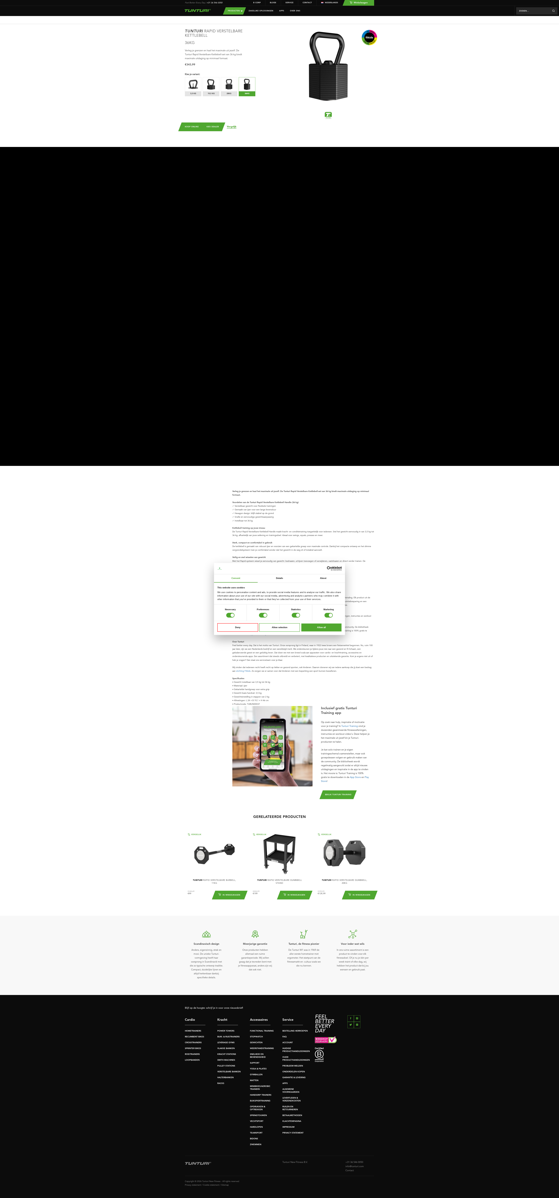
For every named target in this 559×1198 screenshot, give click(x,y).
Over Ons (295, 11)
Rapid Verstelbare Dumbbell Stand (279, 881)
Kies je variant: (192, 74)
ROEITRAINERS (192, 1054)
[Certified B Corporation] (344, 1054)
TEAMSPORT (256, 1133)
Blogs (273, 3)
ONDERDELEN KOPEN (293, 1072)
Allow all (321, 627)
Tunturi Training (349, 726)
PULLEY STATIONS (226, 1066)
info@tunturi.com (354, 1166)
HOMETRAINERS (193, 1031)
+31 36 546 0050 (214, 3)
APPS (285, 1083)
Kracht (222, 1019)
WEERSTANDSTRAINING (262, 1048)
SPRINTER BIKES (193, 1048)
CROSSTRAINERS (193, 1043)
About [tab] (323, 578)
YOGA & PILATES (258, 1069)
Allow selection (279, 627)
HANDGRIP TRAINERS (260, 1095)
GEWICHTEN (256, 1043)
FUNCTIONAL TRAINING (262, 1031)
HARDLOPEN (256, 1127)
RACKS (220, 1083)
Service (289, 3)
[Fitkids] (369, 37)
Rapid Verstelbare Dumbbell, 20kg (344, 881)
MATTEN (254, 1080)
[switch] (263, 615)
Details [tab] (279, 578)
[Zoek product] (553, 11)
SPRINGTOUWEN (258, 1115)
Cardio (190, 1019)
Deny (237, 627)
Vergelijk (231, 127)
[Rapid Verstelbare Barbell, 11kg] (214, 854)
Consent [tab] (235, 578)
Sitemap (225, 1185)
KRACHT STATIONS (226, 1054)
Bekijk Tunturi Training (338, 795)
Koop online (192, 127)
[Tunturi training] (328, 115)
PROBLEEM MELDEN (292, 1066)
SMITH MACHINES (226, 1060)
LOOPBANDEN (192, 1060)
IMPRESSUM (288, 1127)
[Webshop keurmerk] (344, 1040)
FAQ (284, 1037)
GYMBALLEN (256, 1075)
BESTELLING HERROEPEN (295, 1031)
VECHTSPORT (256, 1121)
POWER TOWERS (225, 1031)
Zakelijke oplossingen (261, 11)
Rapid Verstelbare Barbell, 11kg (214, 881)
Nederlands (331, 3)
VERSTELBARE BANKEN (229, 1072)
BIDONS (254, 1139)
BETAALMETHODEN (292, 1115)
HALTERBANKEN (225, 1078)
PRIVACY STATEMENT (293, 1133)
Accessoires (259, 1019)
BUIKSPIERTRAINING (260, 1101)
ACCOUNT (287, 1043)
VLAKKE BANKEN (226, 1048)
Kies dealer (213, 127)
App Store (355, 777)
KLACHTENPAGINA (291, 1121)
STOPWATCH (256, 1037)
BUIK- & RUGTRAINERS (228, 1037)
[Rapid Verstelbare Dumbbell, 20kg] (344, 854)
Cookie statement (211, 1185)
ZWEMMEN (255, 1145)
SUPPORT (254, 1063)
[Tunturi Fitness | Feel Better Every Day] (201, 10)
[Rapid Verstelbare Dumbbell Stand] (279, 854)
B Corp (257, 3)
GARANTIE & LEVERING (294, 1078)
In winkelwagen (231, 895)
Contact (307, 3)
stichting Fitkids (243, 671)
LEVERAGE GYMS (226, 1043)
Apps (281, 11)
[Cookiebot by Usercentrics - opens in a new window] (329, 568)
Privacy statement (193, 1185)
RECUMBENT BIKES (194, 1037)
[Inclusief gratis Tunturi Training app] (272, 746)
